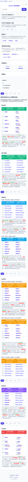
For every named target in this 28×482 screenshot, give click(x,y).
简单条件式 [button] (9, 388)
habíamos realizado (8, 370)
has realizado (7, 162)
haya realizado (20, 160)
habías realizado (8, 366)
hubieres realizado (19, 208)
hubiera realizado (19, 364)
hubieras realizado (19, 366)
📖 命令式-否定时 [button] (21, 431)
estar (7, 29)
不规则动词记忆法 (6, 54)
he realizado (7, 160)
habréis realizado (8, 214)
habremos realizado (9, 212)
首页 (1, 1)
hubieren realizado (19, 216)
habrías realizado (18, 395)
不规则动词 (10, 40)
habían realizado (8, 375)
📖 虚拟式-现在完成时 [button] (21, 155)
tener (12, 29)
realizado (8, 68)
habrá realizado (8, 210)
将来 (6, 93)
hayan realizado (20, 171)
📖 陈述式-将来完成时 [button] (10, 202)
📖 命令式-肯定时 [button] (10, 431)
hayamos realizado (20, 167)
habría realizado (18, 393)
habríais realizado (18, 402)
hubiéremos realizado (20, 212)
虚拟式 (16, 40)
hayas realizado (20, 162)
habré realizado (8, 205)
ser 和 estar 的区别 (6, 57)
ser (3, 29)
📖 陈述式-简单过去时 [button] (10, 320)
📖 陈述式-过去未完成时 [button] (10, 284)
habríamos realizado (19, 400)
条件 (15, 93)
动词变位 (5, 1)
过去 (11, 93)
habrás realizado (8, 208)
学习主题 (4, 40)
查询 (24, 9)
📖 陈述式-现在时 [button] (9, 108)
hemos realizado (8, 167)
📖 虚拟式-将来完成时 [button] (21, 202)
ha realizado (7, 164)
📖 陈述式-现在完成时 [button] (10, 155)
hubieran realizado (19, 375)
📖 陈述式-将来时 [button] (9, 238)
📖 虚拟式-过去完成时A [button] (21, 359)
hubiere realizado (19, 205)
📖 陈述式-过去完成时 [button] (10, 359)
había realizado (8, 364)
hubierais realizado (19, 373)
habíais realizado (8, 373)
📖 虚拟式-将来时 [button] (21, 238)
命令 (19, 93)
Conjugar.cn (16, 477)
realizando (20, 68)
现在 (2, 93)
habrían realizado (18, 404)
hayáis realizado (20, 169)
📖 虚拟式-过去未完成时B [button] (21, 320)
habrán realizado (8, 216)
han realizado (7, 171)
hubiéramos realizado (20, 370)
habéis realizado (8, 169)
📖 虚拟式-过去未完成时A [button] (21, 284)
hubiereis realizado (19, 214)
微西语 (17, 475)
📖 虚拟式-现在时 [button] (20, 108)
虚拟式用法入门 (15, 54)
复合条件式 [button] (21, 388)
